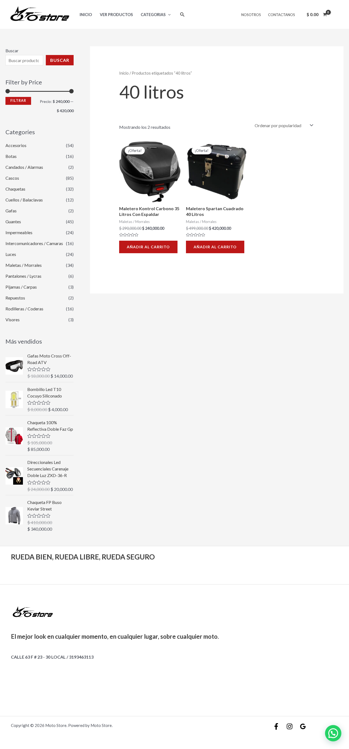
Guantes (13, 221)
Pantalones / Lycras (23, 276)
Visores (12, 319)
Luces (10, 254)
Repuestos (15, 297)
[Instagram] (289, 726)
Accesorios (15, 145)
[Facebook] (276, 726)
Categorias (153, 14)
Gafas (11, 210)
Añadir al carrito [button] (148, 246)
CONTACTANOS (281, 15)
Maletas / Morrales (23, 265)
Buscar (12, 50)
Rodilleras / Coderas (24, 308)
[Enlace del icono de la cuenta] (337, 14)
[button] (333, 733)
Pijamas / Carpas (21, 286)
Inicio (86, 14)
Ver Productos (116, 14)
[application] (168, 14)
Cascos (12, 178)
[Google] (303, 726)
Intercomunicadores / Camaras (34, 243)
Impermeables (18, 232)
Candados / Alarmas (24, 167)
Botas (11, 156)
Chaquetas (15, 188)
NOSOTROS (251, 15)
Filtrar (18, 101)
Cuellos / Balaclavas (24, 199)
